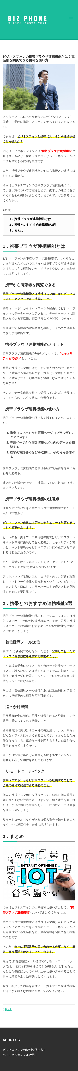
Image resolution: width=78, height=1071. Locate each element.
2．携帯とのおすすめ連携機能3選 (32, 224)
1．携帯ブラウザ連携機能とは (30, 219)
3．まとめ (16, 230)
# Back (7, 1009)
